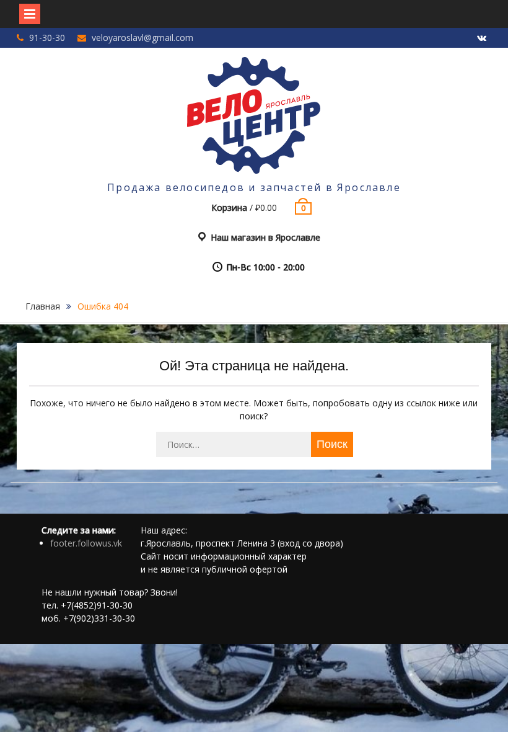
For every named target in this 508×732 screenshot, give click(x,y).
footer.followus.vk (86, 543)
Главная (42, 306)
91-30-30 (47, 37)
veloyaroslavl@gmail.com (142, 37)
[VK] (482, 38)
